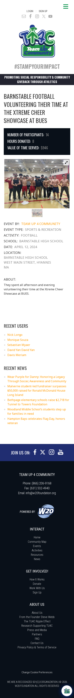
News (37, 559)
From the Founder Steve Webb (37, 617)
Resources (37, 554)
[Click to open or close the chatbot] (66, 690)
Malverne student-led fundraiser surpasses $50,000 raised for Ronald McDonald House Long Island (36, 390)
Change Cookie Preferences (37, 672)
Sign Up (43, 11)
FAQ (37, 638)
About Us (37, 612)
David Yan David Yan (21, 350)
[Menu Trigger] (65, 6)
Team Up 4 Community (40, 224)
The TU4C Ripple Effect (37, 621)
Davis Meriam (16, 355)
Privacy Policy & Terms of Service (37, 647)
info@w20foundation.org (41, 493)
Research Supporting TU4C (37, 625)
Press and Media (37, 630)
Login (30, 11)
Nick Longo (14, 335)
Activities (37, 550)
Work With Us (37, 588)
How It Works (37, 579)
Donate (37, 584)
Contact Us (37, 643)
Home (37, 537)
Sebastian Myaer (18, 345)
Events (37, 546)
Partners (37, 634)
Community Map (37, 541)
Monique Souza (17, 340)
